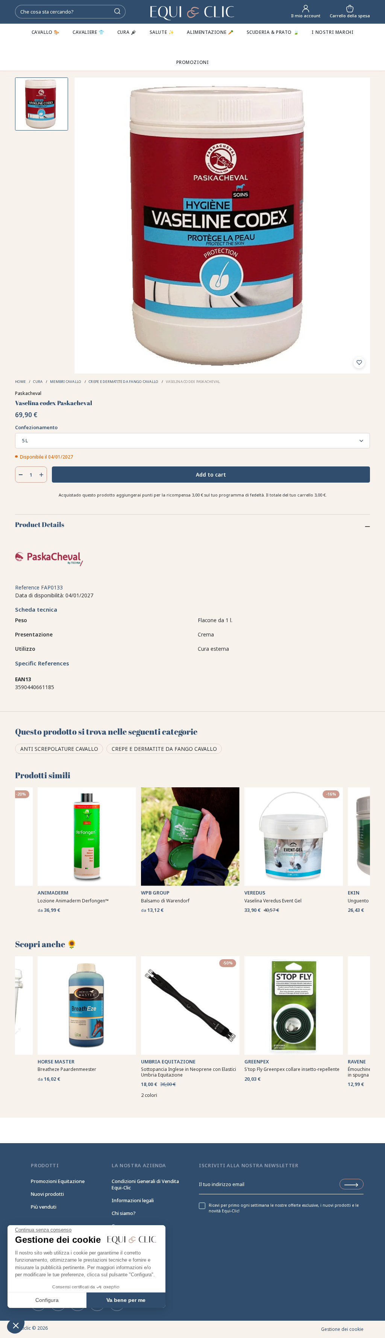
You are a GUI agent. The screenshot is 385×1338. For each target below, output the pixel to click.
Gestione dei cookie (342, 1329)
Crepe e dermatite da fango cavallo (164, 748)
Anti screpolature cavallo (59, 748)
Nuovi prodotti (47, 1194)
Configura (47, 1300)
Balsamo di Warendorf (165, 901)
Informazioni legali (133, 1200)
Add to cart (211, 474)
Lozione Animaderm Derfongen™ (73, 901)
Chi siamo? (124, 1213)
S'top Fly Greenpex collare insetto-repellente (292, 1069)
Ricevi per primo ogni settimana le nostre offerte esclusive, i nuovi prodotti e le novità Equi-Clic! (284, 1208)
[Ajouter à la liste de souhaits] (359, 362)
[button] (16, 1325)
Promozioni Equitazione (58, 1181)
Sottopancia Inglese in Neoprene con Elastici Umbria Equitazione (188, 1072)
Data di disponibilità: (39, 595)
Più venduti (43, 1206)
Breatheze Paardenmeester (67, 1069)
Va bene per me (126, 1300)
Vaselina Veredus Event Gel (273, 901)
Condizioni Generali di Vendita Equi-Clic (145, 1184)
